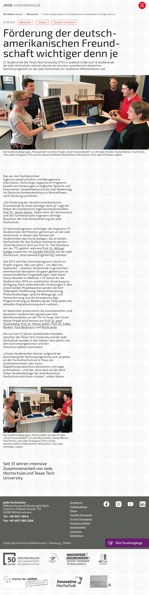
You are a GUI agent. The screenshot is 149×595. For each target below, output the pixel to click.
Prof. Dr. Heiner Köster (18, 212)
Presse (73, 510)
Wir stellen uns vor (12, 14)
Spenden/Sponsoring (81, 514)
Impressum (76, 531)
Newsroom (32, 14)
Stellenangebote (78, 506)
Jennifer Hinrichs (44, 252)
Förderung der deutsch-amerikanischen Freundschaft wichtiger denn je (78, 14)
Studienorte (76, 502)
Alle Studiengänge (129, 543)
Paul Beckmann (25, 327)
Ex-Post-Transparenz (81, 519)
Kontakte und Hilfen (80, 523)
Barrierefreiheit (78, 527)
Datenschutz (76, 535)
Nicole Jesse (49, 327)
